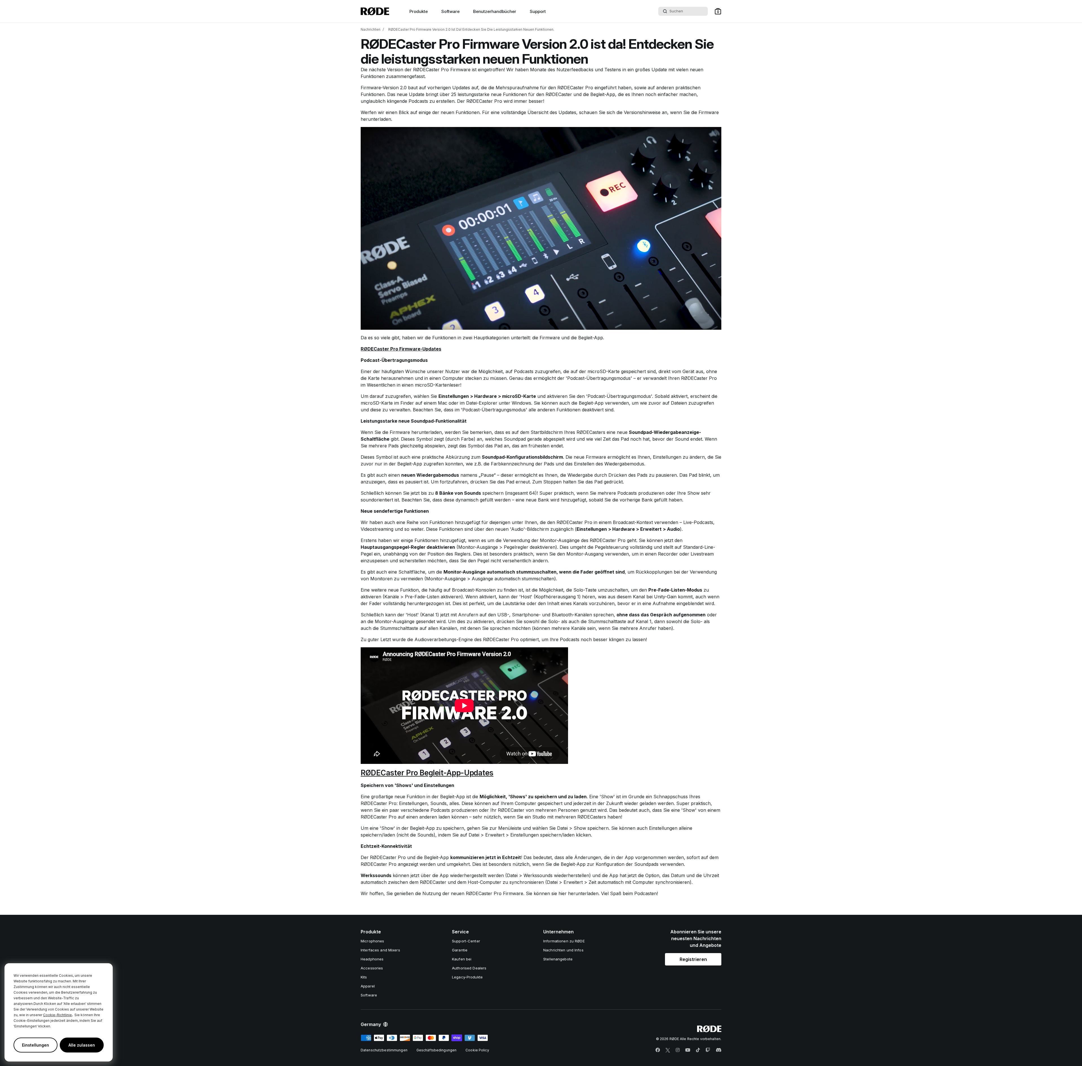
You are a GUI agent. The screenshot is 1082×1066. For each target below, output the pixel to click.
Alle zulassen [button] (81, 1045)
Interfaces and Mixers (380, 950)
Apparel (368, 986)
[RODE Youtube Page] (687, 1050)
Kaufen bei (461, 959)
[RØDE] (375, 11)
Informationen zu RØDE (564, 941)
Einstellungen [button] (35, 1045)
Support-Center (466, 941)
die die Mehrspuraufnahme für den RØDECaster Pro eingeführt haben (556, 87)
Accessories (372, 968)
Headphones (372, 959)
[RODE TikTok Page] (698, 1050)
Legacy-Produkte (467, 977)
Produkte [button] (418, 11)
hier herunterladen (578, 893)
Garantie (459, 950)
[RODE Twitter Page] (668, 1050)
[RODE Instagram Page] (678, 1050)
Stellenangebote (558, 959)
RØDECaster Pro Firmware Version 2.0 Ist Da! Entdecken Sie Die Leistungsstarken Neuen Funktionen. (471, 29)
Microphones (372, 941)
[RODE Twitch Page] (708, 1050)
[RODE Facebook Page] (657, 1050)
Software (450, 11)
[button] (718, 11)
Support (538, 11)
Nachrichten (370, 29)
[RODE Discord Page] (718, 1050)
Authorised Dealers (469, 968)
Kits (364, 977)
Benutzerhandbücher (494, 11)
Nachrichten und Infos (563, 950)
